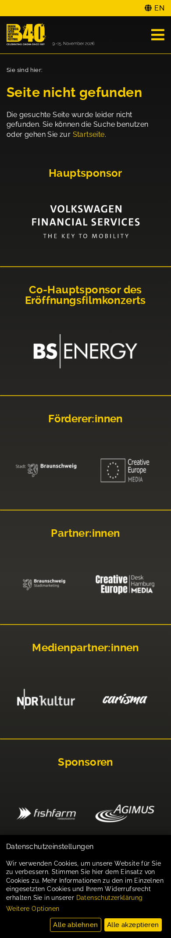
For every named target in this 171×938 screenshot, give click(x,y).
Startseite (89, 134)
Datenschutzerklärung (109, 897)
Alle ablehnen (75, 925)
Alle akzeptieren (133, 925)
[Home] (50, 35)
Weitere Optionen (32, 909)
